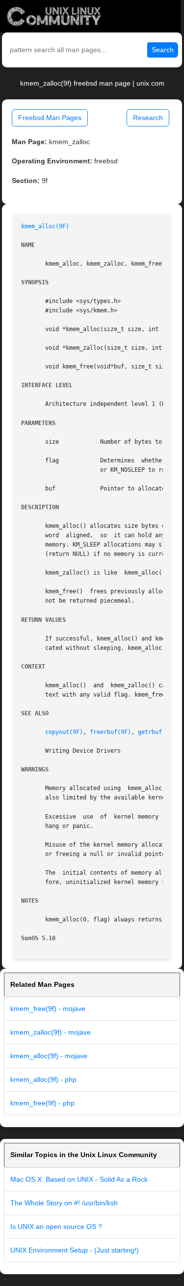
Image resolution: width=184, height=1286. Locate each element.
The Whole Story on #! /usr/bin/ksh (64, 1203)
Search (163, 50)
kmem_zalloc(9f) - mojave (50, 1032)
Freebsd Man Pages (49, 118)
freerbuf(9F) (110, 732)
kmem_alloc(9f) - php (43, 1079)
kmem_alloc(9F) (45, 226)
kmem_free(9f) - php (42, 1103)
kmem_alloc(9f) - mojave (48, 1056)
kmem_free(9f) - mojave (47, 1008)
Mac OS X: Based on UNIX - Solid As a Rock (79, 1179)
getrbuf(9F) (157, 732)
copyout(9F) (64, 732)
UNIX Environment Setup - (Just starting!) (74, 1250)
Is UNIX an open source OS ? (56, 1226)
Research (148, 118)
